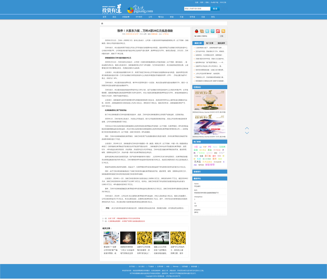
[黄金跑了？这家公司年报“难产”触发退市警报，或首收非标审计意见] (111, 244)
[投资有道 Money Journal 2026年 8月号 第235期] (209, 110)
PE (209, 146)
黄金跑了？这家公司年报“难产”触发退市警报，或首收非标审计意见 (111, 253)
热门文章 (209, 43)
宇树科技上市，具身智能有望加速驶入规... (210, 77)
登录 (201, 2)
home (102, 23)
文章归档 (160, 266)
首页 (104, 17)
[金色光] (144, 9)
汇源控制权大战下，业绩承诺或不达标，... (210, 48)
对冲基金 (217, 150)
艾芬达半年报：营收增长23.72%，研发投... (210, 51)
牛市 (219, 156)
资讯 (213, 17)
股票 (220, 159)
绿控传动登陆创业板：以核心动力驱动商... (210, 70)
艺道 (181, 17)
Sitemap (175, 266)
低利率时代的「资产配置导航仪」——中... (210, 62)
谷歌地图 (194, 266)
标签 (168, 266)
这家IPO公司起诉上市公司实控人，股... (209, 66)
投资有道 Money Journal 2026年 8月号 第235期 (209, 112)
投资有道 (124, 7)
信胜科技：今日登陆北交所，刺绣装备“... (209, 55)
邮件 (202, 31)
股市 (215, 159)
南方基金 (202, 150)
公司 (150, 17)
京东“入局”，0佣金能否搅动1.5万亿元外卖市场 (124, 218)
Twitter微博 (207, 31)
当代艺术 (209, 153)
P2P (205, 147)
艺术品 (197, 162)
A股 (196, 146)
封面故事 (126, 17)
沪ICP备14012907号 (173, 276)
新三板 (208, 156)
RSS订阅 (223, 2)
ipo (201, 147)
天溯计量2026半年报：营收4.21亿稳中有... (210, 59)
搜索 (215, 9)
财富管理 (210, 164)
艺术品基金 (207, 162)
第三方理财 (207, 159)
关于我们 (132, 266)
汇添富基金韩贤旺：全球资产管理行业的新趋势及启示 (126, 221)
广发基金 (201, 153)
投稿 (207, 2)
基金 (210, 150)
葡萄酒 (201, 165)
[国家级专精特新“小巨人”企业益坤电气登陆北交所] (128, 244)
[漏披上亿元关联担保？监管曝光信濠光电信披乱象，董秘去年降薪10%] (161, 244)
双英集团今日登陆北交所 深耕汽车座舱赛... (210, 81)
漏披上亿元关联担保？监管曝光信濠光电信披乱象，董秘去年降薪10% (160, 253)
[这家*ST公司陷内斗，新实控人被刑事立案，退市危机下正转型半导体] (178, 244)
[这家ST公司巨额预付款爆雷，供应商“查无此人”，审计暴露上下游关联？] (145, 244)
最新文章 (198, 43)
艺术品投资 (217, 162)
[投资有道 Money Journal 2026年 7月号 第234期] (209, 135)
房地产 (222, 153)
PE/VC (215, 147)
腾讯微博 (212, 31)
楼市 (214, 156)
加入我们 (141, 266)
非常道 (192, 17)
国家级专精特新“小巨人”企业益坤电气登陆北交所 (127, 250)
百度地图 (185, 266)
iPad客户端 (214, 2)
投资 (196, 156)
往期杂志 (197, 87)
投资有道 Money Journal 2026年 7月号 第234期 (209, 137)
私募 (199, 159)
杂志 (114, 17)
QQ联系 (196, 31)
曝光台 (161, 17)
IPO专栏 (139, 17)
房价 (215, 153)
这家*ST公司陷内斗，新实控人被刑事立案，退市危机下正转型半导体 (177, 253)
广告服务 (151, 266)
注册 (196, 2)
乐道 (203, 17)
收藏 (201, 156)
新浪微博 (218, 31)
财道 (172, 17)
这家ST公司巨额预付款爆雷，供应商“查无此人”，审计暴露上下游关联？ (144, 253)
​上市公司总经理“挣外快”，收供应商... (208, 73)
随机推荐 (221, 43)
